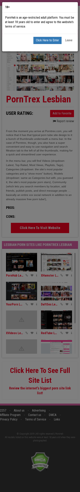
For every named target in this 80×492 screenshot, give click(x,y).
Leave (68, 40)
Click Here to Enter (47, 40)
